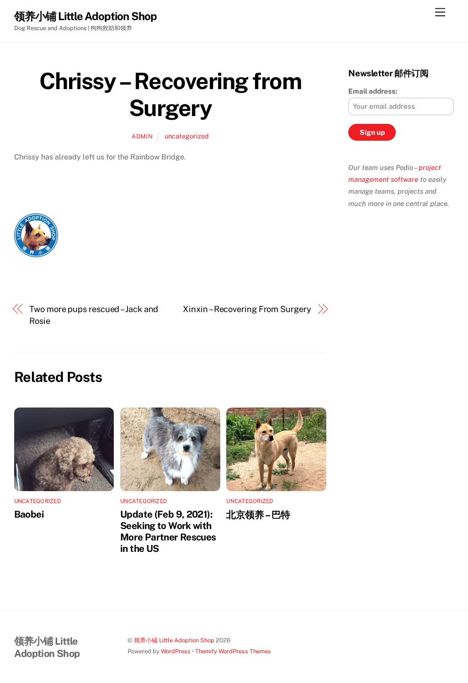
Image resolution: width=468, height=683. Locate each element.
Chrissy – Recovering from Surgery (170, 95)
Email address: (372, 91)
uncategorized (187, 136)
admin (142, 136)
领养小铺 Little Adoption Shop (174, 640)
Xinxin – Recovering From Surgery (247, 309)
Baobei (29, 514)
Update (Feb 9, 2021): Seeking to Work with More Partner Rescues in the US (168, 531)
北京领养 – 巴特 (258, 514)
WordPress (176, 651)
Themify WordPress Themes (233, 651)
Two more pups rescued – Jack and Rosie (93, 315)
